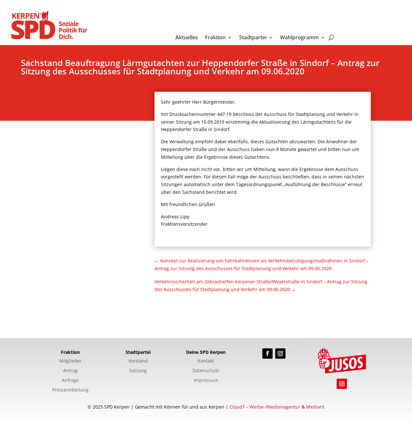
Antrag (70, 370)
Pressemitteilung (70, 390)
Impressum (206, 380)
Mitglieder (70, 361)
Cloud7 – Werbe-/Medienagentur (264, 407)
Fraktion (215, 38)
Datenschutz (206, 370)
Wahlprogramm (299, 38)
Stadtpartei (253, 38)
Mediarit (315, 407)
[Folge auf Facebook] (267, 353)
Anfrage (70, 380)
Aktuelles (186, 38)
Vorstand (138, 361)
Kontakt (206, 361)
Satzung (138, 370)
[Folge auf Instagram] (280, 353)
